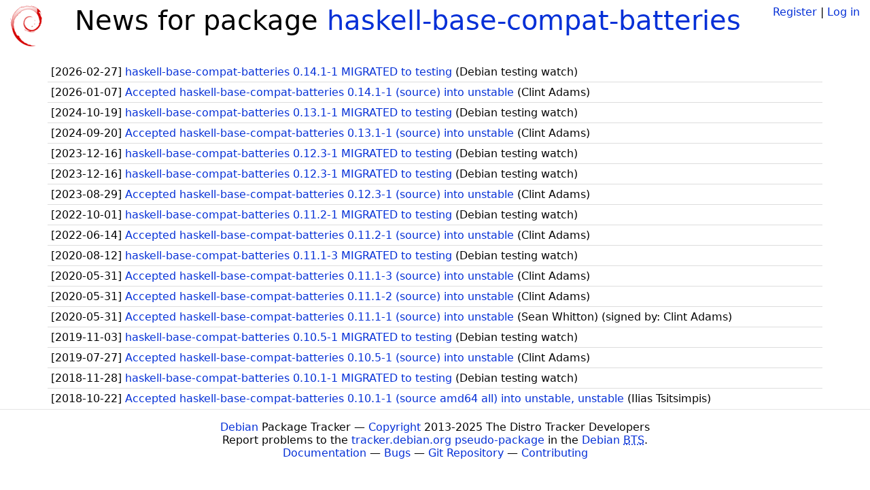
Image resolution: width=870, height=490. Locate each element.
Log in (843, 11)
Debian (239, 427)
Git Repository (466, 452)
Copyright (394, 427)
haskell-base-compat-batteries (534, 20)
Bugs (397, 452)
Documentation (324, 452)
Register (795, 11)
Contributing (554, 452)
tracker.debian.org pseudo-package (447, 440)
